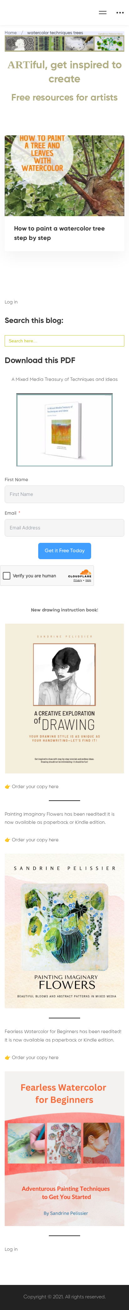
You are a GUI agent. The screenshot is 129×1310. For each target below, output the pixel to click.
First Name (16, 479)
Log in (11, 302)
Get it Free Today (65, 551)
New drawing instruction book (64, 610)
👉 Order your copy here (32, 786)
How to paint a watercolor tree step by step (59, 234)
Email (10, 513)
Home (11, 33)
